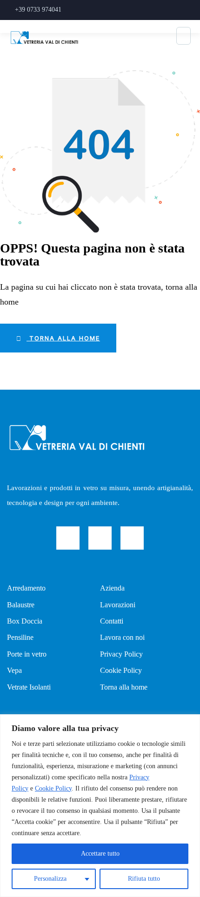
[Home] (77, 437)
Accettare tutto (100, 853)
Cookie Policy (53, 788)
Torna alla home (63, 338)
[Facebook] (68, 538)
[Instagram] (100, 538)
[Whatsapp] (132, 538)
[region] (100, 805)
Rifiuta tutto (144, 878)
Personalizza (50, 878)
